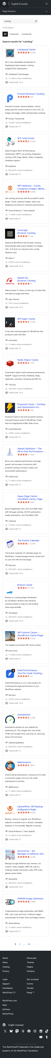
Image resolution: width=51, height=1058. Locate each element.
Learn (5, 979)
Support (6, 983)
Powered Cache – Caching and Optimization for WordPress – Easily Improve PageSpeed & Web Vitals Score (31, 406)
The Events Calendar (28, 540)
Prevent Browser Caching (30, 94)
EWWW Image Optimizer (30, 898)
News (5, 962)
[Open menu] (47, 3)
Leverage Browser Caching (26, 231)
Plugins (30, 967)
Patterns (31, 971)
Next (35, 944)
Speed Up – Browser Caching (26, 279)
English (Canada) (16, 1025)
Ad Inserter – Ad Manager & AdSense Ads (30, 852)
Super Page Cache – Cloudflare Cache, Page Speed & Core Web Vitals (30, 498)
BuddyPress (7, 1013)
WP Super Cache (26, 319)
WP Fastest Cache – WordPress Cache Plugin (30, 634)
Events (30, 983)
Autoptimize (23, 714)
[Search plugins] (36, 21)
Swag (30, 992)
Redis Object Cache (27, 360)
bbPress (6, 1009)
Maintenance (24, 762)
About (5, 958)
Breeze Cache (24, 585)
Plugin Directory (9, 11)
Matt (4, 1005)
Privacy (5, 971)
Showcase (31, 958)
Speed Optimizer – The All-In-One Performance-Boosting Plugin (30, 450)
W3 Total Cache (25, 138)
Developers (7, 988)
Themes (30, 962)
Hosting (6, 967)
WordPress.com (9, 1000)
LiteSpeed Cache (26, 49)
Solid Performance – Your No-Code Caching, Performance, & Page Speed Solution (29, 672)
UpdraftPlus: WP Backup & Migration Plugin (30, 808)
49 (29, 944)
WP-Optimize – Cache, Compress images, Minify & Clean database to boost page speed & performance (31, 187)
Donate (30, 988)
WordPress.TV (8, 992)
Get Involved (33, 979)
